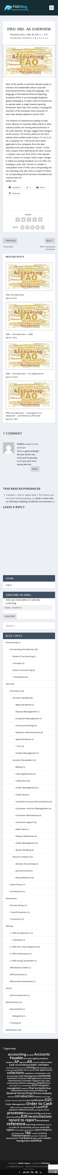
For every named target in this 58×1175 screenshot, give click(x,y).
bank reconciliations (19, 1064)
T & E (18, 746)
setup (43, 1127)
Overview (26, 38)
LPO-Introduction (18, 995)
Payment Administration (28, 732)
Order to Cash (39, 1103)
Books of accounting (23, 656)
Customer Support (25, 822)
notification (37, 1100)
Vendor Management (26, 753)
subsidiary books (17, 1133)
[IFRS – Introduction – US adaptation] (29, 355)
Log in (9, 585)
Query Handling (23, 850)
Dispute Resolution (25, 836)
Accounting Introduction (22, 649)
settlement (36, 1127)
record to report (22, 1120)
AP (16, 1061)
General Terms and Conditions (37, 1166)
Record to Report (21, 856)
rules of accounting (21, 1127)
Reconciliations (23, 877)
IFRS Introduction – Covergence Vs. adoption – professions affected (24, 414)
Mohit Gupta (24, 1163)
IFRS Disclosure (17, 974)
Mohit (22, 34)
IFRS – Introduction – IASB (19, 334)
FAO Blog (46, 1163)
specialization (29, 1130)
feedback (24, 1088)
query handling (13, 1117)
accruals (27, 1058)
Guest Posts (16, 884)
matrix (28, 1100)
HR (33, 1093)
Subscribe (10, 616)
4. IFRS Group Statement (22, 960)
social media (19, 1130)
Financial (33, 1090)
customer (44, 1076)
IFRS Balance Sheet (19, 967)
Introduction (16, 891)
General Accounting (25, 863)
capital (31, 1070)
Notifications (12, 1002)
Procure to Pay (32, 1113)
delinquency (32, 1083)
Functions (15, 691)
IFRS (8, 926)
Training (14, 1022)
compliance (29, 1073)
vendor (40, 1138)
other (12, 1107)
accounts (30, 1055)
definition (22, 1083)
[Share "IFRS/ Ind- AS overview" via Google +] (29, 219)
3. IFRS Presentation (20, 953)
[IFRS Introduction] (29, 277)
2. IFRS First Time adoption (23, 946)
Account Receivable (22, 760)
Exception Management (27, 718)
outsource (19, 1108)
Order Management (25, 843)
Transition (15, 919)
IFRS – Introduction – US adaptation (25, 373)
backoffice (36, 1062)
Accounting (11, 642)
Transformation (18, 912)
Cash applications (43, 1069)
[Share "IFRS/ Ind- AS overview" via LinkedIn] (40, 219)
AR (29, 1061)
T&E (28, 1132)
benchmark (10, 1068)
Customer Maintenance (27, 815)
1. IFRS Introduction (19, 933)
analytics (10, 1062)
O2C (48, 1099)
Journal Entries (23, 870)
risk (10, 1127)
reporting (30, 1124)
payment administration (21, 1109)
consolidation (40, 1073)
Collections (21, 780)
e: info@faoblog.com (15, 1166)
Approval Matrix (24, 704)
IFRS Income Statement (21, 981)
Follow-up (42, 1090)
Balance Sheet (46, 1062)
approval (22, 1062)
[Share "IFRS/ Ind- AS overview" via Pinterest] (34, 219)
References (11, 1030)
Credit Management (26, 787)
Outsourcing (28, 1107)
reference (16, 1123)
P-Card (38, 1107)
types (35, 1138)
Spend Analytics (23, 739)
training (43, 1133)
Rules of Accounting (23, 670)
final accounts (37, 1088)
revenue (48, 1125)
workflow (36, 1140)
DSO (47, 1083)
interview (11, 1097)
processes (15, 1112)
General (9, 898)
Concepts (17, 663)
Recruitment (16, 1009)
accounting (17, 1054)
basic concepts (40, 1064)
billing (30, 1067)
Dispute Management (26, 711)
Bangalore (18, 1016)
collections (15, 1073)
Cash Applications (24, 774)
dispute (41, 1083)
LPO (7, 988)
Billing (19, 767)
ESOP (35, 1085)
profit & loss (46, 1113)
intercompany (44, 1093)
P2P (45, 1107)
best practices (20, 1068)
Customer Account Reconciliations (32, 801)
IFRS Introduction (15, 294)
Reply (35, 469)
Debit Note (21, 829)
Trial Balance (19, 677)
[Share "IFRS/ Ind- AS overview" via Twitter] (23, 219)
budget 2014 (22, 1070)
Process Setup (17, 905)
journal (43, 1097)
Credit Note (21, 794)
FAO (8, 684)
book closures (41, 1068)
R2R (24, 1116)
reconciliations (40, 1116)
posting (37, 1110)
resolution (40, 1124)
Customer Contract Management (32, 808)
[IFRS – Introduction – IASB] (29, 316)
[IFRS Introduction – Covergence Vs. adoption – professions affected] (29, 395)
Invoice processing (25, 725)
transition (34, 1136)
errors (18, 1086)
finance (26, 1090)
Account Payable (21, 697)
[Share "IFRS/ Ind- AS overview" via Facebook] (18, 219)
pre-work (45, 1110)
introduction (24, 1096)
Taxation (34, 1133)
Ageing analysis (40, 1058)
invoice (37, 1096)
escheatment (27, 1086)
